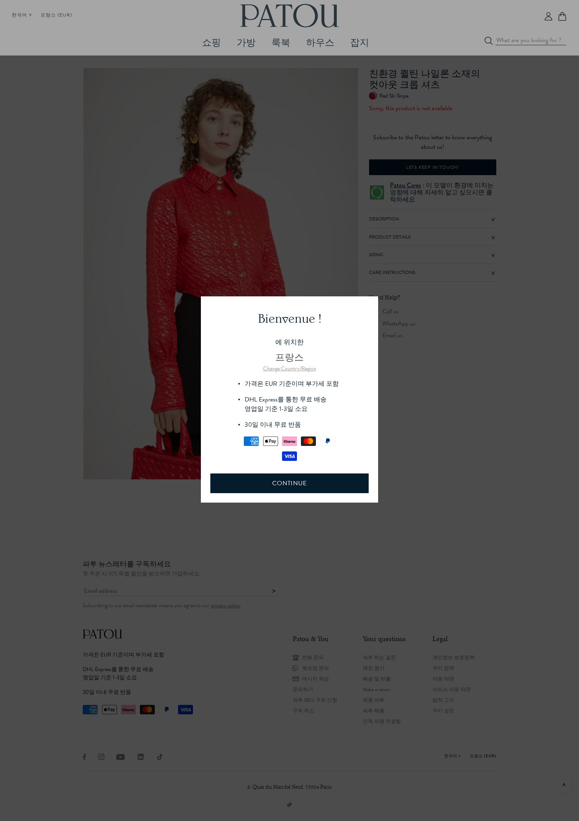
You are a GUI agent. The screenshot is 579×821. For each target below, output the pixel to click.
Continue (289, 483)
